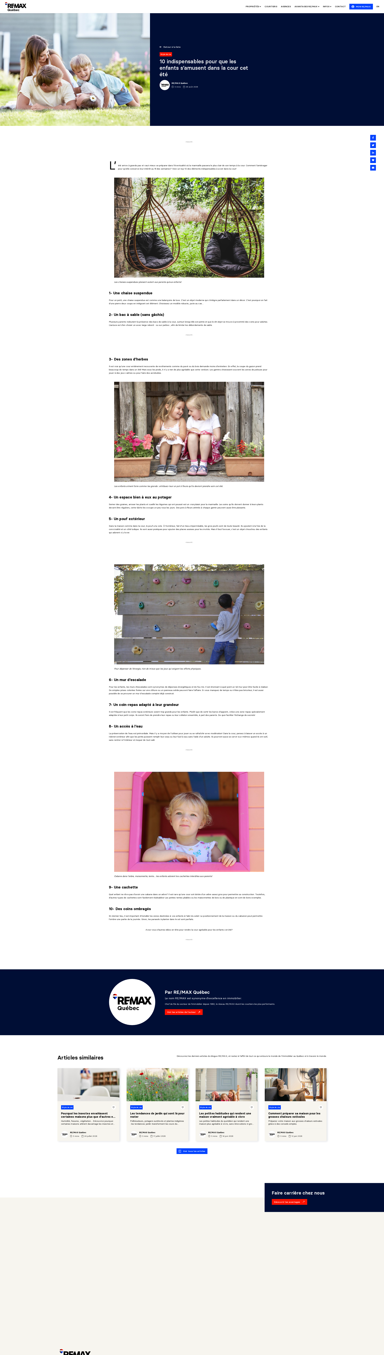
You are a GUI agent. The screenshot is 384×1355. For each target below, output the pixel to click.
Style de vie (165, 54)
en (377, 6)
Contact (340, 6)
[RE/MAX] (15, 6)
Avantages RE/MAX (306, 6)
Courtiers (271, 6)
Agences (286, 6)
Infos (326, 6)
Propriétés (253, 6)
